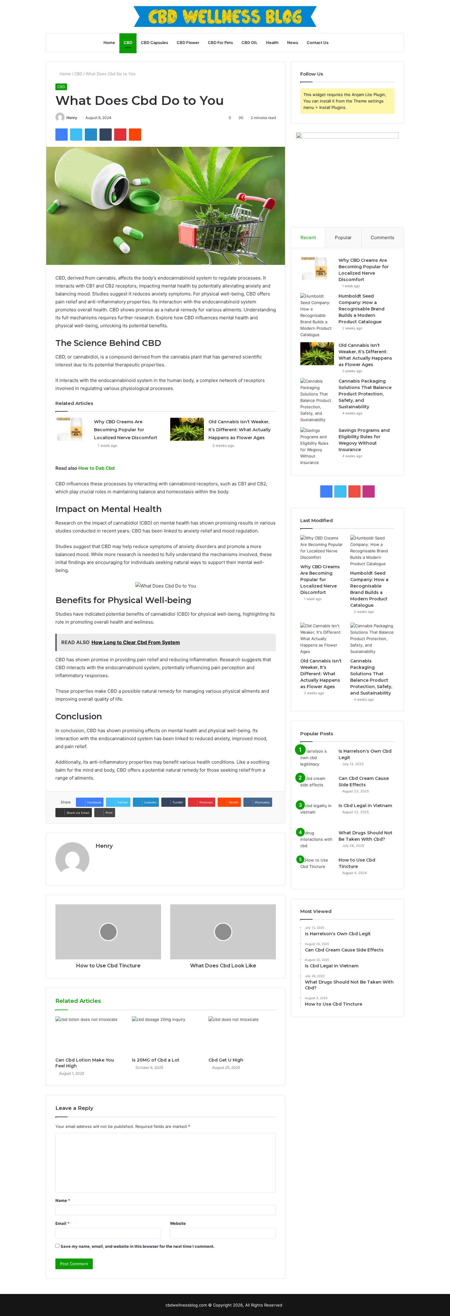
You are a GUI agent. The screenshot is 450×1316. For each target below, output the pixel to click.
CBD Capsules (154, 42)
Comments (382, 237)
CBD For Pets (220, 42)
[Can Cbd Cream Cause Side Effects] (317, 786)
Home (109, 42)
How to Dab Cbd (96, 468)
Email (62, 1223)
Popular (343, 237)
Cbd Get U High (225, 1060)
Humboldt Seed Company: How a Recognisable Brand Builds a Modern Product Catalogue (361, 308)
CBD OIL (249, 42)
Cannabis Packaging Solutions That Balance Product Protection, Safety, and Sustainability (365, 394)
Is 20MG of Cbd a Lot (155, 1060)
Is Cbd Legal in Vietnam (365, 805)
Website (178, 1223)
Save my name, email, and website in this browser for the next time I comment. (138, 1246)
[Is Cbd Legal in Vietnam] (317, 814)
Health (272, 42)
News (292, 42)
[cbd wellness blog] (225, 16)
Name (62, 1200)
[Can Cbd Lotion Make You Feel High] (89, 1035)
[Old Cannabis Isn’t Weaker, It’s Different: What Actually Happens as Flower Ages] (187, 429)
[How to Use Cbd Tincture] (317, 868)
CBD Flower (188, 42)
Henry (71, 117)
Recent (308, 237)
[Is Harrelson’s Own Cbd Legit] (317, 759)
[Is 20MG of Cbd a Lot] (165, 1035)
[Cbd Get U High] (242, 1035)
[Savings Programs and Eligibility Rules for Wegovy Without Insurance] (317, 446)
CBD (128, 42)
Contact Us (317, 42)
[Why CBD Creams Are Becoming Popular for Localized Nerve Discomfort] (72, 429)
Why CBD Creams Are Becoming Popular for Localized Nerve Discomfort (125, 429)
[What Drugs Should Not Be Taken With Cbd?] (317, 841)
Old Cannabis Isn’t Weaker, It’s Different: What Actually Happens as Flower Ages (239, 429)
